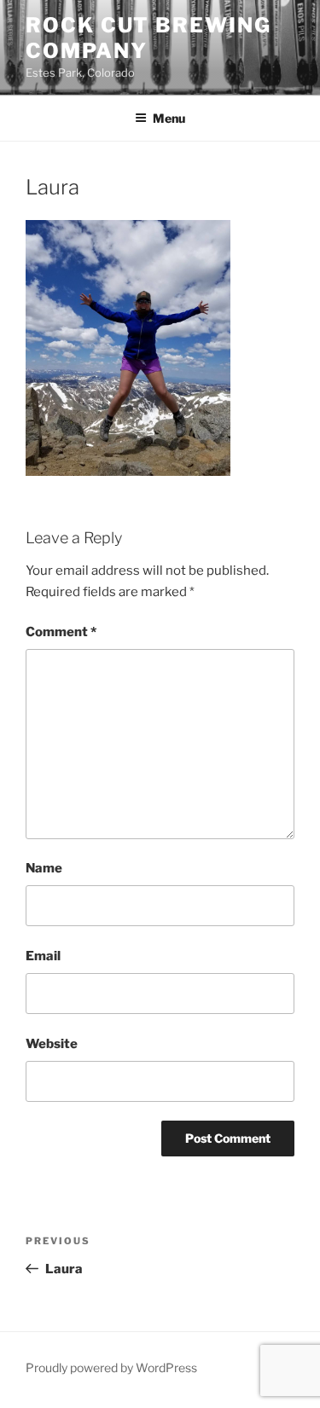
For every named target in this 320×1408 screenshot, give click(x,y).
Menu (169, 118)
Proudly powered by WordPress (111, 1367)
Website (52, 1044)
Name (44, 868)
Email (43, 956)
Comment (61, 632)
